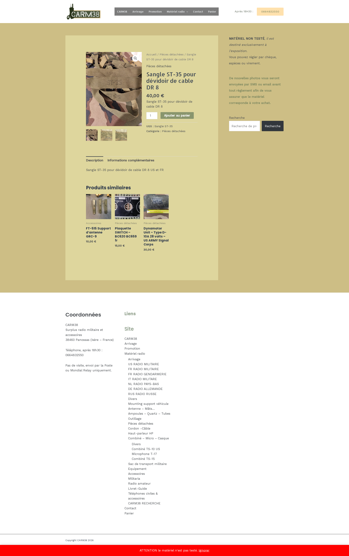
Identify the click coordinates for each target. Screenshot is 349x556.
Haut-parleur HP (140, 433)
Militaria (134, 478)
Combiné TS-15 (143, 459)
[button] (186, 11)
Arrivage (138, 11)
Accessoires (136, 474)
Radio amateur (139, 483)
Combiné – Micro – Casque (148, 438)
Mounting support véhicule (148, 404)
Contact (198, 11)
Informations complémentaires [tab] (130, 160)
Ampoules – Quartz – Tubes (149, 413)
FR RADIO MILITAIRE (143, 369)
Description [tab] (94, 160)
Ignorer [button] (204, 550)
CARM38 (122, 11)
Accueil (151, 54)
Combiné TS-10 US (146, 449)
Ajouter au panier (177, 115)
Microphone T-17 (144, 454)
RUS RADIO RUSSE (142, 394)
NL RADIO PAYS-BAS (143, 384)
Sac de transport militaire (147, 464)
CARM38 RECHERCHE (144, 503)
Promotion (155, 11)
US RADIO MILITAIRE (143, 364)
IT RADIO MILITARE (142, 379)
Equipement (137, 469)
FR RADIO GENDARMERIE (147, 374)
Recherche (237, 118)
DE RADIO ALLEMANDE (145, 389)
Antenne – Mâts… (141, 408)
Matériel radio (176, 11)
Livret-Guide (137, 488)
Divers (132, 399)
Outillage (134, 418)
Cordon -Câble (139, 428)
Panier (212, 11)
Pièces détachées (172, 54)
